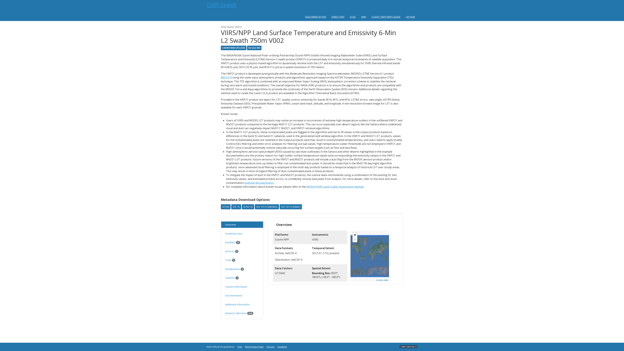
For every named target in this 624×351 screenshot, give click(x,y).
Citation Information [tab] (236, 286)
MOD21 (226, 77)
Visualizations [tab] (234, 269)
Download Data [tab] (233, 233)
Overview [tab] (230, 224)
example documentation (259, 183)
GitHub (410, 16)
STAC (353, 16)
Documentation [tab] (233, 295)
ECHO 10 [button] (248, 206)
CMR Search (222, 4)
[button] (354, 235)
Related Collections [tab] (238, 313)
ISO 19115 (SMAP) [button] (290, 206)
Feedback (282, 346)
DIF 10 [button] (236, 206)
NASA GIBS (383, 280)
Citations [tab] (231, 277)
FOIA (240, 346)
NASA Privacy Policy (254, 346)
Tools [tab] (229, 260)
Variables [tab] (232, 242)
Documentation (315, 16)
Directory (338, 16)
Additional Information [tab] (237, 304)
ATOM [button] (225, 206)
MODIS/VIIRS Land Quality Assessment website (335, 186)
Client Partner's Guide (386, 16)
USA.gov (270, 346)
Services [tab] (231, 251)
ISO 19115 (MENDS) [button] (267, 206)
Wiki (363, 16)
